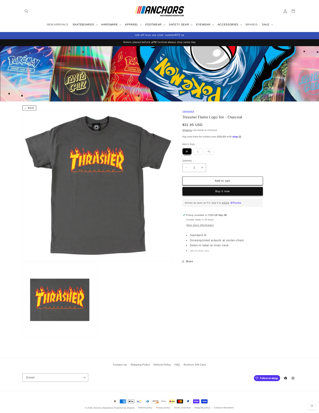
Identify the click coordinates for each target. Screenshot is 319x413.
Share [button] (189, 261)
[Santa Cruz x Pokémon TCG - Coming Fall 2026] (159, 73)
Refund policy (145, 408)
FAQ (177, 364)
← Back (29, 107)
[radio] (187, 151)
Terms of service (182, 408)
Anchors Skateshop (103, 408)
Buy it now (222, 191)
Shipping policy (202, 408)
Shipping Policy (140, 364)
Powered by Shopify (124, 408)
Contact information (224, 408)
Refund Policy (162, 364)
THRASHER (188, 111)
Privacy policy (163, 408)
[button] (26, 11)
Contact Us (120, 364)
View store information (200, 225)
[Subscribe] (84, 377)
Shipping (187, 130)
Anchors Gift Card (195, 364)
